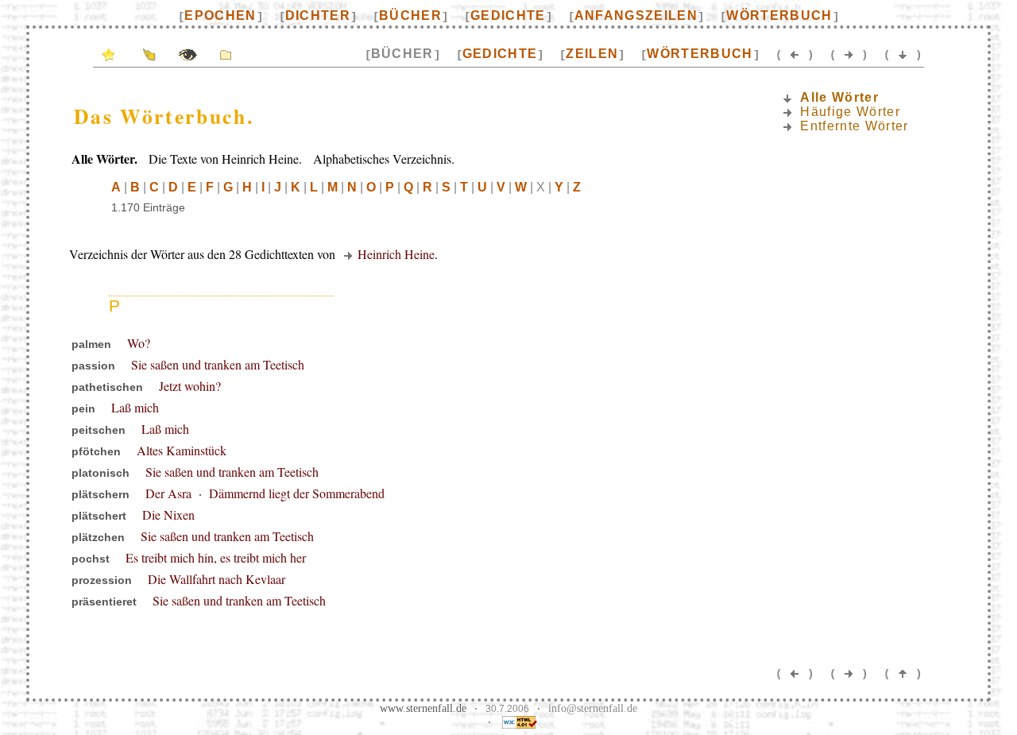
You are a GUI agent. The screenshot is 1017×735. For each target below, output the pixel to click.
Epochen (220, 15)
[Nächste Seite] (848, 53)
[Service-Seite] (149, 53)
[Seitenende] (902, 53)
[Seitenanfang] (902, 672)
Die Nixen (168, 514)
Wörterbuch (779, 15)
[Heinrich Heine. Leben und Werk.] (225, 53)
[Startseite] (108, 53)
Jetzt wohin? (190, 385)
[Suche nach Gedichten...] (187, 53)
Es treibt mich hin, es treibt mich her (216, 557)
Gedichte (508, 15)
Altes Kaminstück (181, 450)
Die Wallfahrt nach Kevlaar (216, 579)
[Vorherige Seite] (794, 53)
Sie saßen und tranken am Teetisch (217, 364)
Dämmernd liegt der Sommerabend (297, 493)
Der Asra (168, 493)
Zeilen (592, 53)
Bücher (410, 15)
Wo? (138, 343)
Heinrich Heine (396, 254)
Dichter (317, 15)
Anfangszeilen (636, 15)
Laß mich (135, 407)
